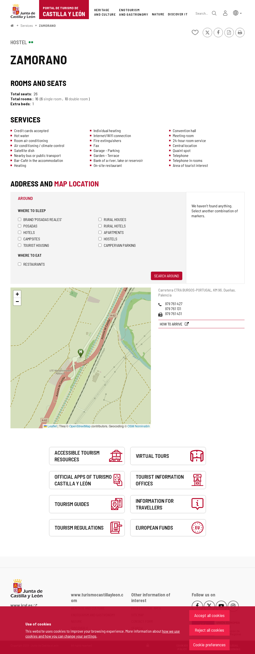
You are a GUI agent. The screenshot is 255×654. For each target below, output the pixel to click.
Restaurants (34, 264)
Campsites (31, 238)
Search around (166, 275)
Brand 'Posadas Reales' (42, 219)
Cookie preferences (209, 644)
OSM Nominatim (139, 426)
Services (26, 25)
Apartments (114, 232)
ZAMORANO (47, 25)
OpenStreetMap (80, 426)
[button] (237, 12)
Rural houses (115, 219)
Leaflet (52, 426)
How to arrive (171, 324)
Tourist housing (36, 245)
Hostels (110, 238)
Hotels (29, 232)
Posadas (30, 225)
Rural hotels (115, 225)
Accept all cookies (209, 615)
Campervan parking (120, 245)
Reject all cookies (209, 630)
